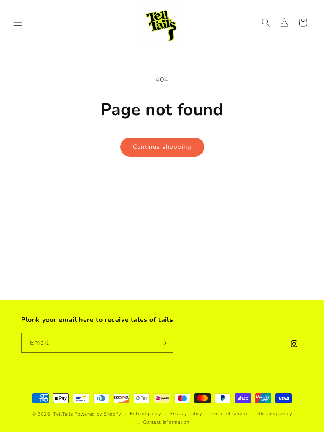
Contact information (166, 422)
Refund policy (146, 413)
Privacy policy (186, 413)
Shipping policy (274, 413)
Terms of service (230, 413)
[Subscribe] (163, 343)
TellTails (63, 414)
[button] (17, 22)
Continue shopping (162, 147)
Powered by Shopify (98, 414)
